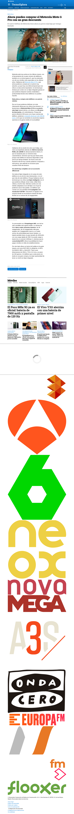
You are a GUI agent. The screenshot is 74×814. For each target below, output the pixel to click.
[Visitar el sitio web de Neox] (37, 578)
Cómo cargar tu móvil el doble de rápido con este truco (60, 116)
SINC (41, 7)
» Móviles (16, 9)
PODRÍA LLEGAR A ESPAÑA (56, 107)
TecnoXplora (10, 9)
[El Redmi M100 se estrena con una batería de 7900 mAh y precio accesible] (15, 326)
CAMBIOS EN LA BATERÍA (56, 99)
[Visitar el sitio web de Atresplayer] (37, 780)
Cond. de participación (13, 806)
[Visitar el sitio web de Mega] (37, 611)
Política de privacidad (13, 803)
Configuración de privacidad (15, 808)
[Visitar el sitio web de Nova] (37, 594)
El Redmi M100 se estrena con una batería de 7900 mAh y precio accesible (14, 336)
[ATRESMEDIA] (37, 398)
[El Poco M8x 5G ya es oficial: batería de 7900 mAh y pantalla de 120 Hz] (22, 295)
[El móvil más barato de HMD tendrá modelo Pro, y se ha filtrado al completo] (44, 326)
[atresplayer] (60, 5)
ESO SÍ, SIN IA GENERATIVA (41, 331)
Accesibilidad (11, 812)
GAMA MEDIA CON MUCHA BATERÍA (18, 304)
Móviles (17, 7)
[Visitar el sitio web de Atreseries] (37, 668)
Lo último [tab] (64, 96)
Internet (50, 7)
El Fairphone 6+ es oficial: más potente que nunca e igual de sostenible (28, 338)
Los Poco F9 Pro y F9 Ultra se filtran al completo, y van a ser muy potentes (59, 102)
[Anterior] (22, 1)
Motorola (22, 269)
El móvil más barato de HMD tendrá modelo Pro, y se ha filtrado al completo (43, 336)
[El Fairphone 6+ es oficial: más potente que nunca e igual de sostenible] (29, 326)
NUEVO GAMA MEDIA (43, 304)
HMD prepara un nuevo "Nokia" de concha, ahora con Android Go (57, 335)
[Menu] (65, 8)
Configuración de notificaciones (16, 810)
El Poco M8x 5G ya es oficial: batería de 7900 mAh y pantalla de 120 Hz (21, 312)
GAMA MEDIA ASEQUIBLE (11, 331)
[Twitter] (8, 68)
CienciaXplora (35, 7)
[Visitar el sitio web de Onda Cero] (37, 712)
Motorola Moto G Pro (31, 82)
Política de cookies (12, 805)
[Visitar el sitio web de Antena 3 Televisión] (37, 454)
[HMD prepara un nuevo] (59, 326)
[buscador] (65, 5)
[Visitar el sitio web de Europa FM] (37, 725)
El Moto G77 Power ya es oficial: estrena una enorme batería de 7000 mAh (60, 110)
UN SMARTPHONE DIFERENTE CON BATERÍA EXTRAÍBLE (29, 332)
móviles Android (13, 269)
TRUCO (51, 114)
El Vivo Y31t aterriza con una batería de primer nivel (50, 310)
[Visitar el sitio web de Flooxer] (37, 794)
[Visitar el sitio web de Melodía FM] (37, 767)
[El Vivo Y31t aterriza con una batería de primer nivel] (51, 295)
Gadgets (10, 7)
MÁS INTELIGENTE (57, 331)
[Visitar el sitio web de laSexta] (37, 519)
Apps (45, 7)
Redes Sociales (25, 7)
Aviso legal (11, 801)
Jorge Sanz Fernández (13, 66)
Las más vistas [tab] (52, 96)
